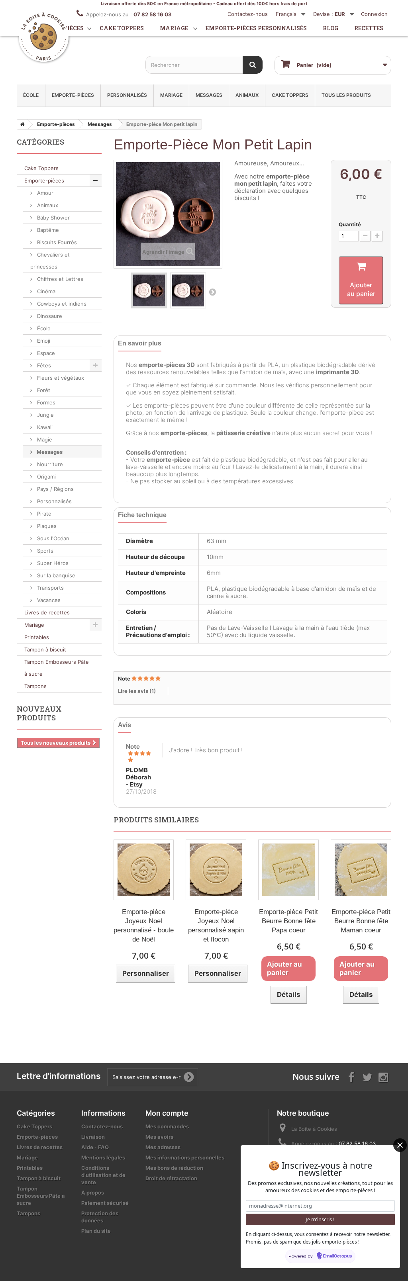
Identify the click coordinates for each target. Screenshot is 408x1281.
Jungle (44, 415)
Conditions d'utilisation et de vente (103, 1175)
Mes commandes (167, 1126)
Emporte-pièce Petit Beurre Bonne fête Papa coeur (288, 921)
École (31, 95)
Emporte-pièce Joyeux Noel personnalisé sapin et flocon (216, 925)
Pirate (43, 513)
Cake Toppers (290, 95)
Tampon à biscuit (45, 649)
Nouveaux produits (39, 713)
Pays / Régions (54, 489)
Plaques (46, 526)
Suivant (212, 292)
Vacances (48, 600)
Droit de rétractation (171, 1178)
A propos (92, 1192)
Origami (45, 476)
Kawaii (44, 427)
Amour (44, 193)
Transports (49, 588)
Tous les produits (346, 95)
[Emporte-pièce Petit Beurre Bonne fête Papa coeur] (288, 870)
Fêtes (43, 365)
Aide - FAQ (95, 1147)
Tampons (35, 686)
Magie (43, 439)
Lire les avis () (137, 691)
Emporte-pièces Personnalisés (256, 28)
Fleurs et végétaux (59, 378)
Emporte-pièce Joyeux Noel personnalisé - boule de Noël (144, 925)
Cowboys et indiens (60, 303)
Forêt (42, 390)
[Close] (400, 1145)
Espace (45, 353)
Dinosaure (48, 316)
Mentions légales (103, 1157)
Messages (209, 95)
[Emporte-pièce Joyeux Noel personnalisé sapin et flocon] (216, 870)
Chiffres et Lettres (59, 279)
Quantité (350, 224)
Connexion (374, 14)
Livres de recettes (47, 612)
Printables (36, 637)
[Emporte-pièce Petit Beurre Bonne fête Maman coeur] (361, 870)
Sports (44, 550)
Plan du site (96, 1231)
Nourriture (49, 464)
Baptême (47, 230)
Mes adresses (162, 1147)
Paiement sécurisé (105, 1203)
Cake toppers (122, 28)
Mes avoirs (159, 1137)
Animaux (247, 95)
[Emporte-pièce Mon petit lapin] (149, 290)
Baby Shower (52, 217)
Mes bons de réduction (174, 1168)
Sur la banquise (55, 575)
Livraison (93, 1137)
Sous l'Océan (52, 538)
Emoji (42, 340)
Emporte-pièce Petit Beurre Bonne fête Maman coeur (361, 921)
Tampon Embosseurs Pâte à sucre (56, 668)
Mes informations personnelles (184, 1157)
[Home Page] (20, 124)
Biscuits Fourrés (56, 242)
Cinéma (45, 291)
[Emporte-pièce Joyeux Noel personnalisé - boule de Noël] (144, 870)
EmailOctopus (337, 1256)
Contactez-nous (248, 14)
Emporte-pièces (73, 95)
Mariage (174, 28)
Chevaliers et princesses (50, 260)
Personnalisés (127, 95)
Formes (45, 402)
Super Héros (52, 563)
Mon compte (166, 1113)
